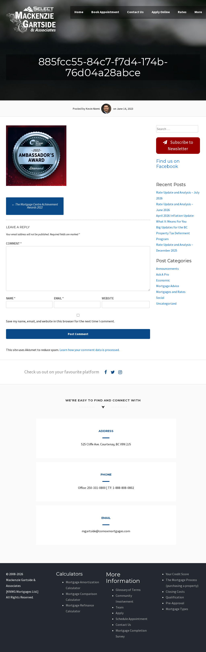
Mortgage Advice (167, 286)
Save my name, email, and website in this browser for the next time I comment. (60, 321)
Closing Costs (175, 592)
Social (160, 298)
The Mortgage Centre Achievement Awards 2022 (35, 205)
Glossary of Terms (128, 590)
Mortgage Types (177, 609)
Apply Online (161, 12)
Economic (163, 280)
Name (10, 298)
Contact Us (135, 12)
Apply (120, 613)
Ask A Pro (162, 274)
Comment (14, 243)
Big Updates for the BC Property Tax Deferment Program (173, 233)
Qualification (175, 597)
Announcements (167, 269)
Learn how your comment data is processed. (89, 350)
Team (120, 607)
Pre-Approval (175, 603)
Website (108, 298)
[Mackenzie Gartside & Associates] (31, 32)
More (198, 12)
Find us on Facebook (168, 163)
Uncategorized (166, 303)
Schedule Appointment (131, 619)
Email (59, 298)
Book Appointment (105, 12)
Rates (182, 12)
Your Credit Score (177, 574)
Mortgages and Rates (170, 292)
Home (78, 12)
